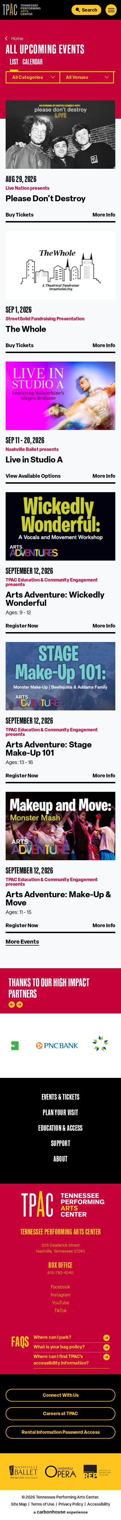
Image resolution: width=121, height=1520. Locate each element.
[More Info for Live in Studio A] (60, 396)
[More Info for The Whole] (60, 265)
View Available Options (33, 476)
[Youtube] (60, 1302)
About (60, 1158)
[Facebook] (60, 1287)
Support (60, 1143)
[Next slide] (19, 1004)
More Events (22, 942)
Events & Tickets (61, 1096)
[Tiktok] (60, 1310)
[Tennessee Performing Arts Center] (20, 10)
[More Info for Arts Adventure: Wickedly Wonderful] (60, 526)
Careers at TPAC (60, 1414)
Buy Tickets (20, 215)
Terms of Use (42, 1504)
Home (17, 39)
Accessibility (98, 1504)
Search (89, 10)
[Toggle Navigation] (111, 10)
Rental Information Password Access (61, 1432)
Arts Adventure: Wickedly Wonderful (55, 599)
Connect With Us (61, 1395)
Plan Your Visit (60, 1112)
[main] (60, 494)
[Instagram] (61, 1295)
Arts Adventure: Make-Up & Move (58, 899)
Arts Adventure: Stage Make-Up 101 (49, 749)
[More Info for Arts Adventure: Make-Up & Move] (60, 826)
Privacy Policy (71, 1504)
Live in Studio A (34, 460)
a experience (60, 1512)
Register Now (22, 626)
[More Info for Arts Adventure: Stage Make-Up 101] (60, 676)
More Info (104, 215)
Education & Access (60, 1127)
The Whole (26, 330)
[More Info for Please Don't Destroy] (60, 134)
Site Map (19, 1504)
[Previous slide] (11, 1004)
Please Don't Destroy (46, 199)
